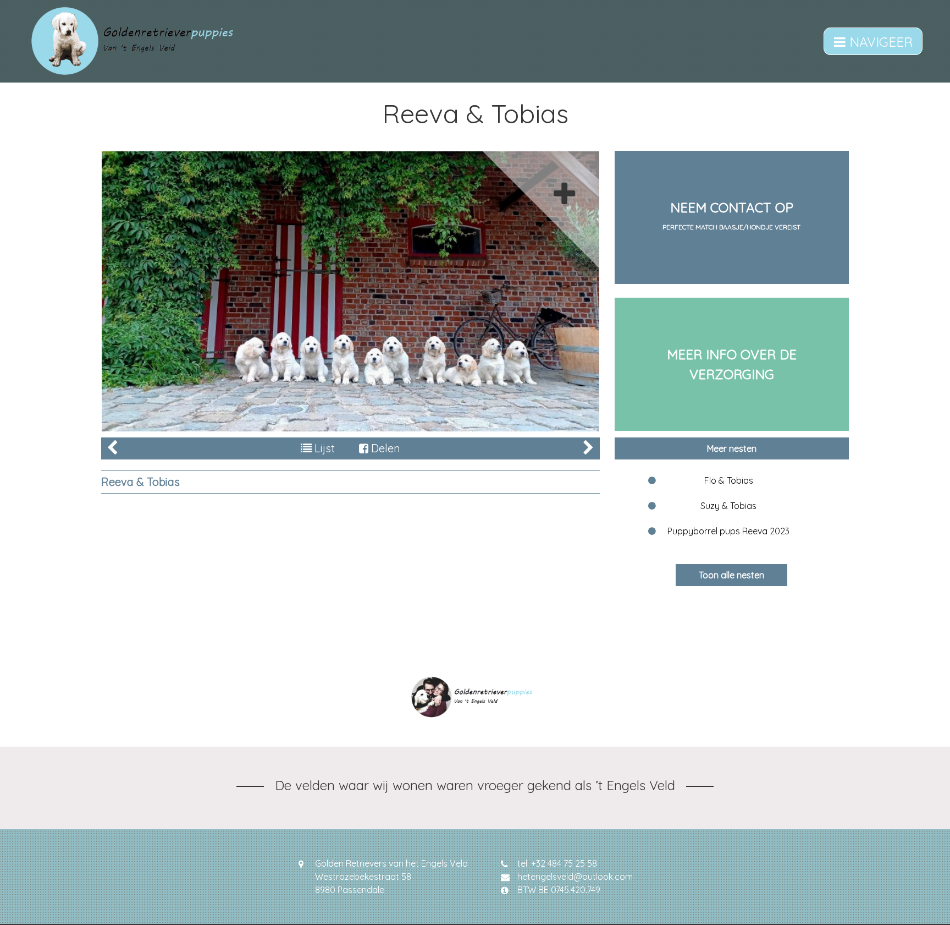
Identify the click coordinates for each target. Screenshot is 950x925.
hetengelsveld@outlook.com (575, 876)
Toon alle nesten (731, 575)
